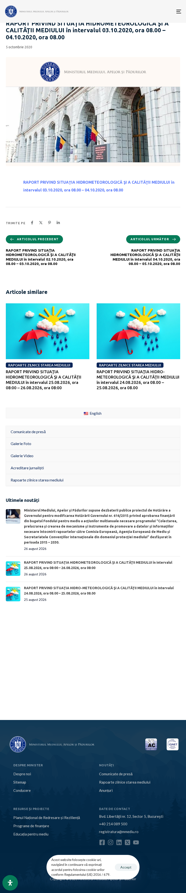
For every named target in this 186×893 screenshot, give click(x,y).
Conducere (22, 790)
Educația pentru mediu (30, 834)
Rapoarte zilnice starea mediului (124, 782)
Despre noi (22, 774)
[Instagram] (111, 842)
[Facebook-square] (102, 842)
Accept (126, 867)
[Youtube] (136, 842)
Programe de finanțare (31, 826)
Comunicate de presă (115, 774)
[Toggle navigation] (151, 11)
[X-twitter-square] (127, 842)
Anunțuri (106, 790)
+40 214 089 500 (113, 824)
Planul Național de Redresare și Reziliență (46, 817)
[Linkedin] (119, 842)
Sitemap (19, 782)
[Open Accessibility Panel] (10, 883)
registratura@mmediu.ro (119, 831)
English (95, 413)
